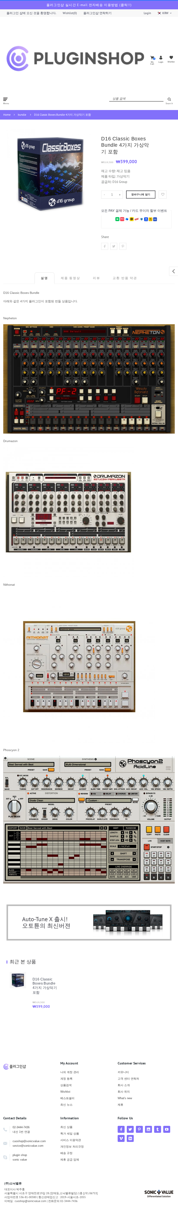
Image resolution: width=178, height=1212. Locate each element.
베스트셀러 (67, 1098)
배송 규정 (66, 1153)
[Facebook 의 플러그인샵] (121, 1129)
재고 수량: (109, 171)
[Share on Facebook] (104, 246)
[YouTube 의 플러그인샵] (166, 1129)
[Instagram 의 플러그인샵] (148, 1129)
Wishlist (65, 1091)
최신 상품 (66, 1127)
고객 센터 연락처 (128, 1078)
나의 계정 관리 (69, 1072)
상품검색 (66, 1085)
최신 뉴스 (66, 1104)
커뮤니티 (123, 1072)
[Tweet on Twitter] (113, 246)
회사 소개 (124, 1085)
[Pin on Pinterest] (122, 246)
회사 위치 (124, 1091)
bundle (22, 115)
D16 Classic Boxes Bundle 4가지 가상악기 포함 (62, 115)
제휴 (120, 1104)
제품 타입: (108, 176)
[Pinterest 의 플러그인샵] (139, 1129)
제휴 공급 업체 (69, 1159)
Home (7, 115)
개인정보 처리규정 (72, 1146)
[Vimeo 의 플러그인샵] (121, 1138)
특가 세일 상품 (69, 1133)
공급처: (106, 182)
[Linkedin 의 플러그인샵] (130, 1138)
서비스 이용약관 (70, 1140)
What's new (125, 1098)
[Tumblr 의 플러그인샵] (157, 1129)
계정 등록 (66, 1078)
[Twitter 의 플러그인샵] (130, 1129)
